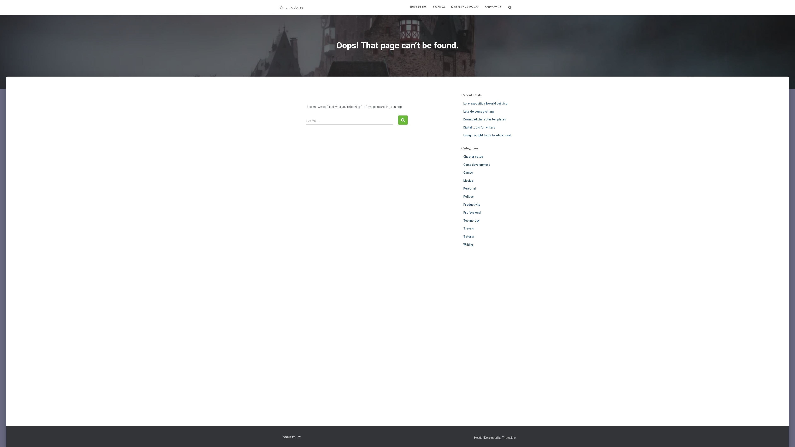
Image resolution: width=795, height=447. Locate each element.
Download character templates (484, 119)
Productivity (471, 204)
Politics (468, 196)
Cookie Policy (292, 437)
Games (468, 172)
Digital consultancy (464, 7)
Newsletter (418, 7)
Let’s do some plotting (478, 111)
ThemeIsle (509, 437)
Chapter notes (473, 156)
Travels (468, 228)
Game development (476, 164)
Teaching (439, 7)
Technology (471, 220)
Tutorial (469, 236)
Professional (472, 212)
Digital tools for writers (479, 127)
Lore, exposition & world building (485, 103)
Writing (468, 244)
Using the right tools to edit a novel (487, 135)
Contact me (493, 7)
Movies (468, 180)
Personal (469, 188)
